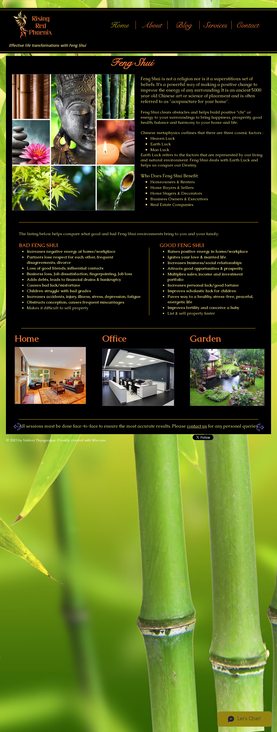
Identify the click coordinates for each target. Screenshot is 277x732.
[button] (215, 25)
